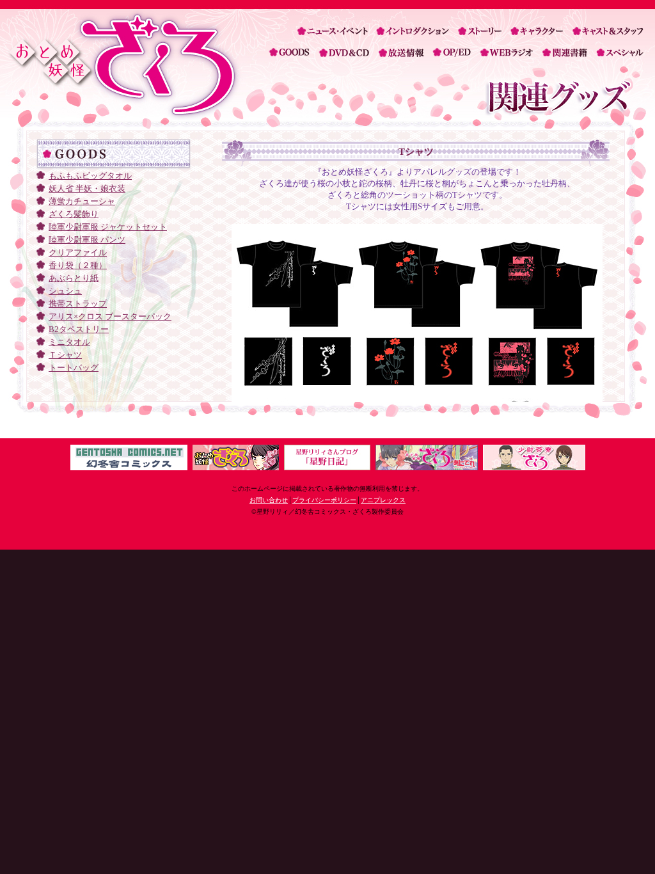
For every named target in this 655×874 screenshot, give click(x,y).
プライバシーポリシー (324, 500)
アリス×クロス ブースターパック (110, 316)
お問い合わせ (268, 500)
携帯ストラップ (78, 303)
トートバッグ (74, 367)
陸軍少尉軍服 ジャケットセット (108, 227)
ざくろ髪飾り (74, 214)
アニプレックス (383, 500)
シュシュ (65, 291)
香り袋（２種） (78, 265)
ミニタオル (69, 342)
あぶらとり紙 (74, 278)
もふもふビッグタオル (90, 175)
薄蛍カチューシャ (82, 201)
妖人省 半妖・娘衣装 (87, 188)
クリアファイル (78, 252)
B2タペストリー (79, 329)
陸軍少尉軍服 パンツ (87, 239)
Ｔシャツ (65, 355)
